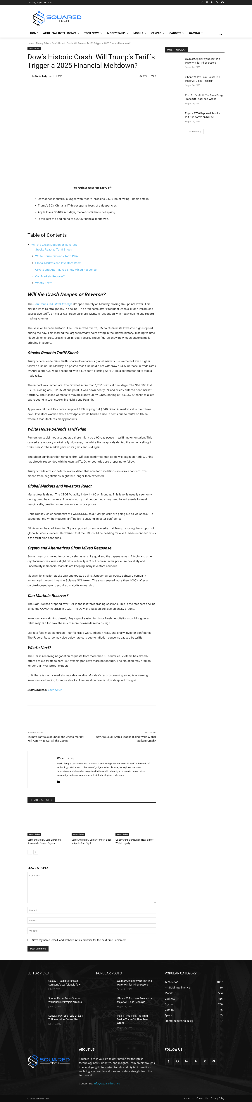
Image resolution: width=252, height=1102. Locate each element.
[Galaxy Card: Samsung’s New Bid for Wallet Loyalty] (135, 822)
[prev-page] (29, 852)
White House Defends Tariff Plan (56, 256)
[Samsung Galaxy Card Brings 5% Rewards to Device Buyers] (47, 822)
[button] (220, 33)
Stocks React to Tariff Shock (53, 249)
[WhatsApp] (79, 85)
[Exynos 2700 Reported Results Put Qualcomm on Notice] (174, 118)
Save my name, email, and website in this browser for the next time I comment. (79, 940)
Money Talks (42, 43)
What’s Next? (43, 283)
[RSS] (195, 1061)
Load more (193, 131)
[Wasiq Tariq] (29, 76)
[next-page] (35, 852)
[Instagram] (207, 3)
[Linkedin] (212, 3)
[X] (217, 3)
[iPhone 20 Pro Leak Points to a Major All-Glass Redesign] (174, 81)
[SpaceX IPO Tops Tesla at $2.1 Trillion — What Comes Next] (36, 1020)
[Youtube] (222, 3)
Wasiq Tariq (41, 76)
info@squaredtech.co (107, 1083)
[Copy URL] (87, 85)
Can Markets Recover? (50, 276)
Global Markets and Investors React (58, 263)
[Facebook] (202, 3)
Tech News (55, 690)
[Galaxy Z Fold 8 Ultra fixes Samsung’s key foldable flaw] (36, 985)
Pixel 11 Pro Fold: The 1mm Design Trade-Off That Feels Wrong (133, 1019)
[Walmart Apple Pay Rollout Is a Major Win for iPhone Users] (174, 63)
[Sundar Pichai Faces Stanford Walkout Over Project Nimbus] (36, 1003)
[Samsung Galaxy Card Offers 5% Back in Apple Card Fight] (92, 822)
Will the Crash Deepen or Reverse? (54, 244)
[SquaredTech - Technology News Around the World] (57, 18)
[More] (96, 85)
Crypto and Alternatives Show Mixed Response (66, 269)
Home (30, 43)
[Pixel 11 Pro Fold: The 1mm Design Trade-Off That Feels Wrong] (174, 100)
